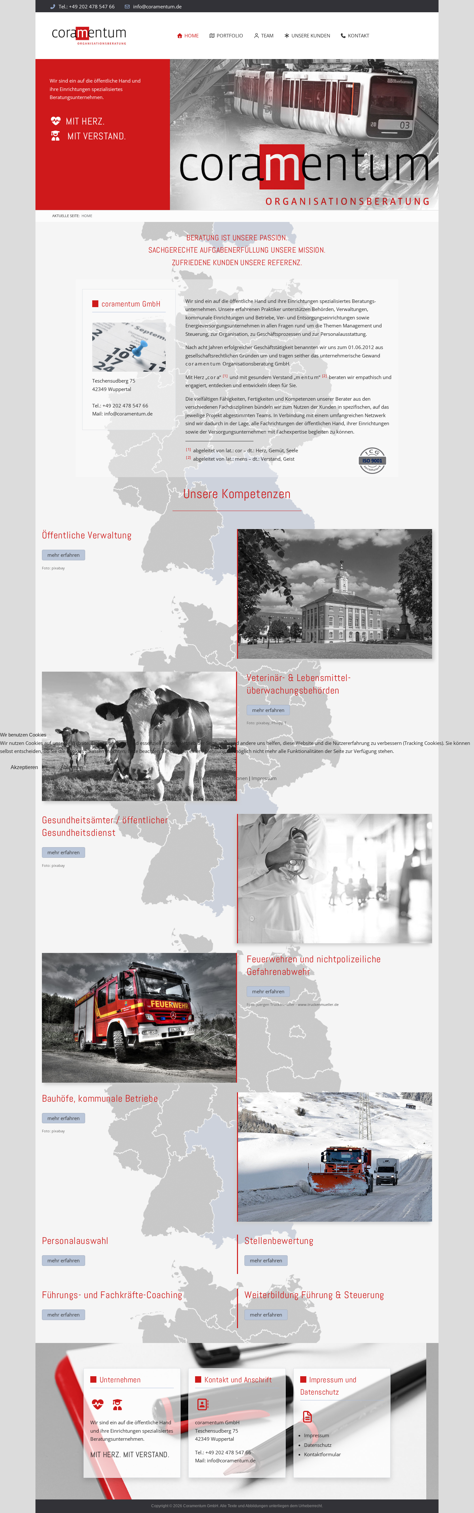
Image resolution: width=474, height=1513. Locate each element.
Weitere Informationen (222, 778)
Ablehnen (72, 767)
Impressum (264, 778)
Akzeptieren (24, 767)
